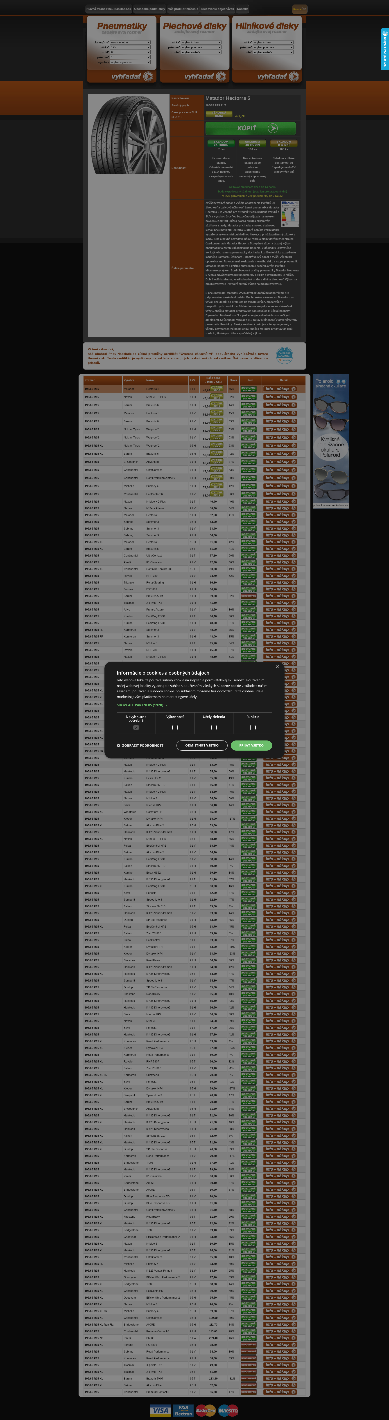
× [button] (277, 667)
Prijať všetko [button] (251, 745)
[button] (194, 705)
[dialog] (194, 710)
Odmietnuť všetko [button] (202, 745)
